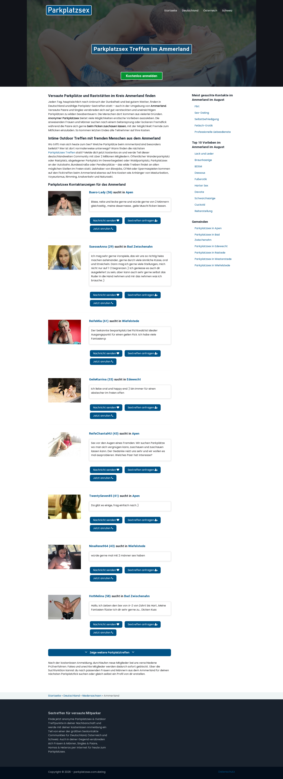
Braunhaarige (203, 160)
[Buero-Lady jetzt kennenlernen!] (64, 203)
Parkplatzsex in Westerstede (213, 259)
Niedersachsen (91, 696)
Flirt (197, 106)
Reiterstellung (203, 211)
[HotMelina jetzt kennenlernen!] (64, 607)
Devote (199, 192)
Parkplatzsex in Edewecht (211, 246)
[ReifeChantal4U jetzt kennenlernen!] (64, 444)
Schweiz (227, 10)
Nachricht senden (105, 220)
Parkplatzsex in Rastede (210, 252)
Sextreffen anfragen (141, 220)
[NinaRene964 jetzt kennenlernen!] (64, 557)
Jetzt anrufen (102, 229)
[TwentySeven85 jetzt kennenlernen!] (64, 507)
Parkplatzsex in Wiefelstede (212, 265)
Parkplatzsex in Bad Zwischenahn (207, 237)
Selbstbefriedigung (207, 119)
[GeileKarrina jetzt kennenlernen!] (64, 390)
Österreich (210, 10)
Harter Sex (201, 185)
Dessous (200, 173)
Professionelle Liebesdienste (213, 132)
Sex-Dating (202, 113)
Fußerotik (201, 179)
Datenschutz (226, 772)
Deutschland (190, 10)
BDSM (198, 166)
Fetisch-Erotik (204, 125)
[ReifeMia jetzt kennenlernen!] (64, 332)
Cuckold (200, 205)
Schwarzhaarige (205, 198)
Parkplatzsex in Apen (208, 228)
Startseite (170, 10)
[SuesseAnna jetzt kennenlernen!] (64, 257)
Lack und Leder (204, 154)
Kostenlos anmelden (141, 76)
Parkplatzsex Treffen (61, 152)
